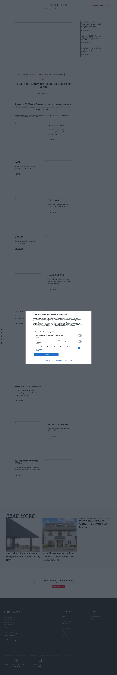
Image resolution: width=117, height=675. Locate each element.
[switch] (80, 335)
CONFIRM (46, 354)
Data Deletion (49, 360)
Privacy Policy (68, 360)
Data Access (58, 360)
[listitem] (58, 332)
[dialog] (58, 337)
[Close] (88, 314)
